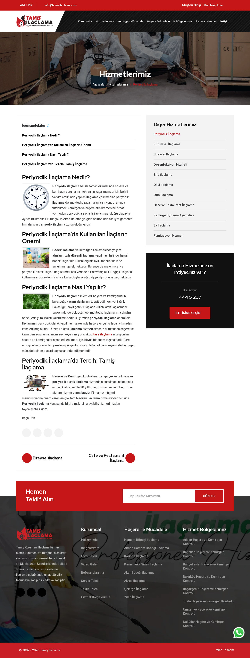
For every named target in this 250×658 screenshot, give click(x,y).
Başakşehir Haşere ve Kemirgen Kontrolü (205, 591)
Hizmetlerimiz (105, 21)
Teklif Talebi (89, 589)
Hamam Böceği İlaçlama (141, 540)
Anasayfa (98, 84)
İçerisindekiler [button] (33, 125)
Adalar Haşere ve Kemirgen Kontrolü (202, 542)
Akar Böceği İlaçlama (139, 572)
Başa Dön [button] (28, 418)
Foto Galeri (89, 556)
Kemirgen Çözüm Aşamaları (174, 215)
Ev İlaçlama (162, 225)
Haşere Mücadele (158, 21)
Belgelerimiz (90, 548)
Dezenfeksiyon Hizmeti (170, 164)
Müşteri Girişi (191, 5)
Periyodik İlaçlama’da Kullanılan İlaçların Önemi (56, 145)
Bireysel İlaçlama (166, 154)
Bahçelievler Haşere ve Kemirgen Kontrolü (206, 566)
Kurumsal (84, 21)
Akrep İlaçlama (135, 581)
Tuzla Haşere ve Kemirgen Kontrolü (208, 601)
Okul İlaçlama (163, 185)
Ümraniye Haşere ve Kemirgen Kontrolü (204, 611)
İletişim (224, 21)
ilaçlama (106, 334)
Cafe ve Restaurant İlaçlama (174, 205)
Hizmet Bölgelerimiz (95, 597)
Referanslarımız (206, 21)
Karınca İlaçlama (136, 556)
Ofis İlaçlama (163, 195)
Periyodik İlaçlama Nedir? (41, 135)
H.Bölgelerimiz (182, 21)
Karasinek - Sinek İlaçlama (143, 564)
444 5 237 (26, 5)
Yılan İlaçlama (134, 597)
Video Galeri (89, 564)
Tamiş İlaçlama (50, 650)
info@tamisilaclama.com (61, 5)
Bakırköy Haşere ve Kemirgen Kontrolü (204, 579)
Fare (96, 334)
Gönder (209, 496)
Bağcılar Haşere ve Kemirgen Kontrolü (203, 554)
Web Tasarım (225, 650)
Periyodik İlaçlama (167, 134)
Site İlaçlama (163, 175)
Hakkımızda (89, 540)
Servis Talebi (90, 581)
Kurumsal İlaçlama (167, 144)
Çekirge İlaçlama (136, 589)
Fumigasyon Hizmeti (168, 235)
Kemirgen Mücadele (131, 21)
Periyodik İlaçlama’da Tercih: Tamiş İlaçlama (54, 164)
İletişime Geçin (187, 313)
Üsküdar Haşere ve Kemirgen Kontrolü (204, 624)
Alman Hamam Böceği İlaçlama (146, 548)
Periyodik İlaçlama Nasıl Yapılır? (45, 154)
